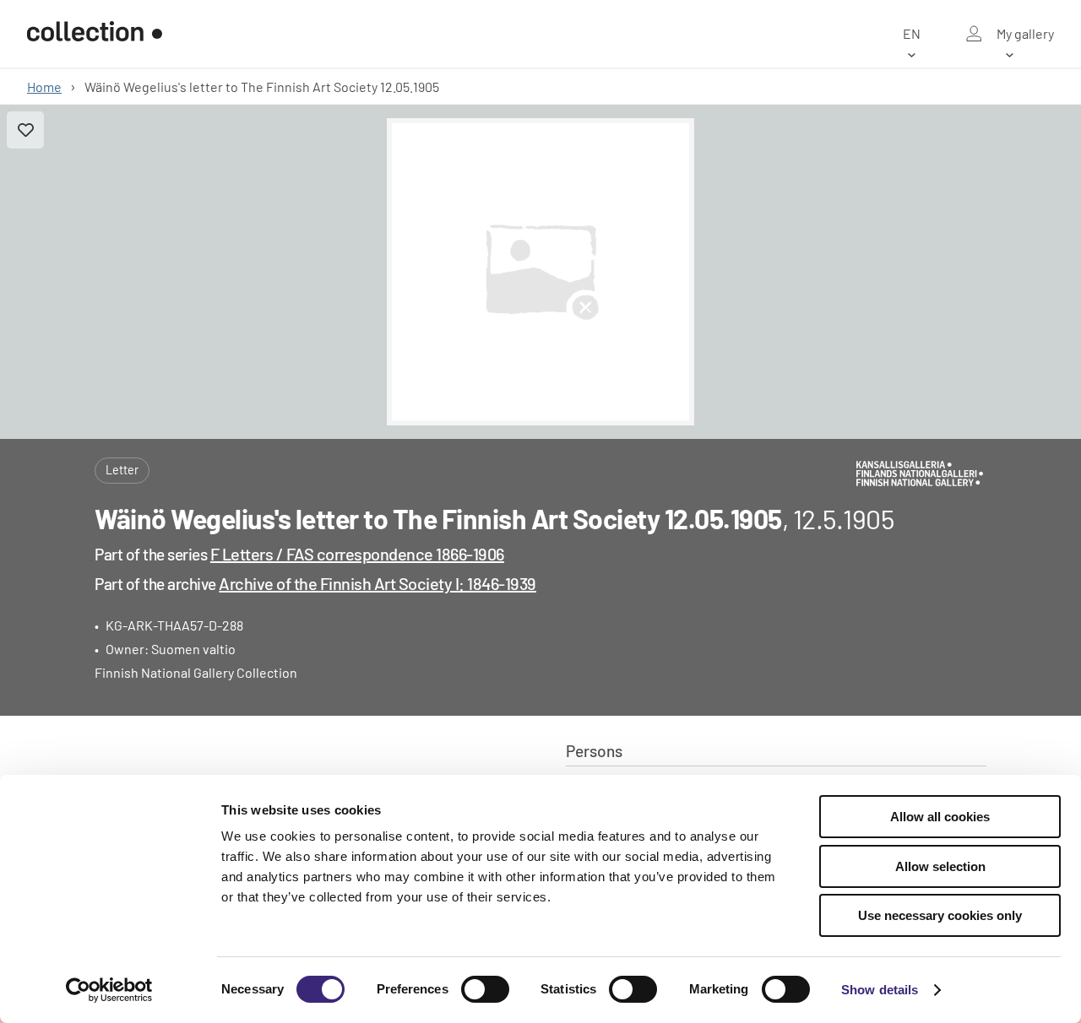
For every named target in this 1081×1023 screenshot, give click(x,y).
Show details (879, 989)
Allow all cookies (940, 816)
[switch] (485, 989)
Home (44, 86)
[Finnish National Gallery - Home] (95, 34)
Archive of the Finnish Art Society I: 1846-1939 (377, 583)
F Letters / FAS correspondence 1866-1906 (357, 554)
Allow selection (940, 866)
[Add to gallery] (25, 130)
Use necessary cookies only (940, 915)
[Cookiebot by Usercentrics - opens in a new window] (109, 990)
